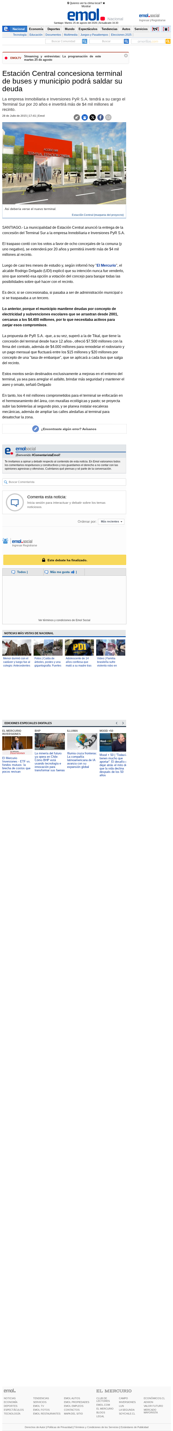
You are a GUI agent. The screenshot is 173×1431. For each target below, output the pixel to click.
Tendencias (109, 29)
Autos (126, 29)
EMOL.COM (103, 1404)
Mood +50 (106, 730)
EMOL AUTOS (72, 1398)
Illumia (72, 730)
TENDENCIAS (41, 1398)
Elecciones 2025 (121, 34)
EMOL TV (38, 1406)
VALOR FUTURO (153, 1406)
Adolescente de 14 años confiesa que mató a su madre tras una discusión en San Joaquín (79, 665)
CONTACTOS (72, 1409)
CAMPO (123, 1398)
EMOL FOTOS (41, 1409)
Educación (36, 34)
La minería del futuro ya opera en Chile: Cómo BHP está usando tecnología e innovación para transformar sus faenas (50, 762)
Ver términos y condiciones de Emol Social (64, 620)
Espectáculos (88, 29)
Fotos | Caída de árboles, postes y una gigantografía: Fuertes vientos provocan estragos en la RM (47, 665)
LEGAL (100, 1416)
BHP (38, 730)
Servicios (141, 29)
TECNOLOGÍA (12, 1413)
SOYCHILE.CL (127, 1413)
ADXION (148, 1402)
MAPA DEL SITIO (73, 1413)
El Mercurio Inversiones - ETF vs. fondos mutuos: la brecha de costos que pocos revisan (16, 764)
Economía (36, 29)
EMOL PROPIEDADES (76, 1402)
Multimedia (70, 34)
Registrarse (158, 20)
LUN (121, 1406)
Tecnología (20, 34)
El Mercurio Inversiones (11, 732)
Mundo (70, 29)
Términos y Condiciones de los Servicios (96, 1427)
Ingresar (144, 20)
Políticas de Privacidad (59, 1427)
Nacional (19, 29)
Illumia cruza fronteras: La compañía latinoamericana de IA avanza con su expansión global (82, 760)
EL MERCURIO (105, 1408)
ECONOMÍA (10, 1402)
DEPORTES (10, 1406)
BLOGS (100, 1412)
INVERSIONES (127, 1402)
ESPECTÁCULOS (14, 1409)
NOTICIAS (10, 1398)
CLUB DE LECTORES (103, 1399)
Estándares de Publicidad (134, 1427)
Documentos (53, 34)
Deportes (54, 29)
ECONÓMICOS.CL (154, 1398)
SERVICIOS (39, 1402)
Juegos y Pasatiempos (94, 34)
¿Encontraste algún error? (68, 429)
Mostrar (86, 6)
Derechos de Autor (35, 1427)
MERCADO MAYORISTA (151, 1411)
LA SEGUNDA (126, 1409)
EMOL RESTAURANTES (46, 1413)
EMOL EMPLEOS (73, 1406)
